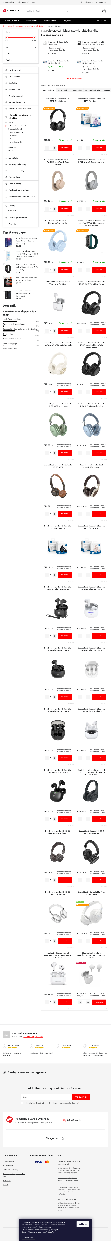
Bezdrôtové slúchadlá (18, 126)
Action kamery (12, 210)
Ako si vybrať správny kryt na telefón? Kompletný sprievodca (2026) (68, 1181)
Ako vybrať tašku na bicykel (67, 1199)
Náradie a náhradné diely (20, 108)
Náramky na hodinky (17, 164)
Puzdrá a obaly (15, 70)
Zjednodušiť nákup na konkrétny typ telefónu (20, 329)
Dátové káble (14, 89)
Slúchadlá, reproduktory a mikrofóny (20, 116)
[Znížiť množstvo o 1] (47, 148)
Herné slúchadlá (15, 139)
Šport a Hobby (15, 183)
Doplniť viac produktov (12, 319)
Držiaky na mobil (16, 96)
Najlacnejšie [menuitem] (63, 90)
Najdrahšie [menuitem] (77, 90)
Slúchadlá (11, 122)
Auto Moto (13, 158)
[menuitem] (13, 21)
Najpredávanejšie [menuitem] (92, 90)
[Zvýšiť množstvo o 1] (54, 148)
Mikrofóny (11, 151)
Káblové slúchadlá (16, 129)
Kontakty (5, 1185)
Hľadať (68, 11)
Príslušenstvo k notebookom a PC (22, 198)
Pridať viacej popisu (10, 343)
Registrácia (103, 2)
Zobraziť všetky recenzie (33, 1036)
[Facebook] (63, 1138)
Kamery (12, 205)
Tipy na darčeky (15, 177)
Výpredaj (12, 224)
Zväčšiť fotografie (9, 334)
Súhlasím (83, 1224)
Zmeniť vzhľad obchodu (12, 339)
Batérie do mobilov (17, 102)
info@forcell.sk (75, 1120)
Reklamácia (7, 1181)
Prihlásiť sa (81, 1097)
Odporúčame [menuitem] (48, 90)
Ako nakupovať (23, 2)
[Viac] (101, 21)
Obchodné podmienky (10, 1170)
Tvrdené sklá (14, 76)
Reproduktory (12, 147)
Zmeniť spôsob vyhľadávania (14, 324)
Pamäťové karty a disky (19, 190)
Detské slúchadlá (16, 142)
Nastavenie (28, 1237)
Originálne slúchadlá (17, 132)
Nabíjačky (13, 83)
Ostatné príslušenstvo (18, 217)
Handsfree (13, 136)
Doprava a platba (8, 2)
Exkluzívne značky (16, 171)
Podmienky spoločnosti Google (41, 1232)
